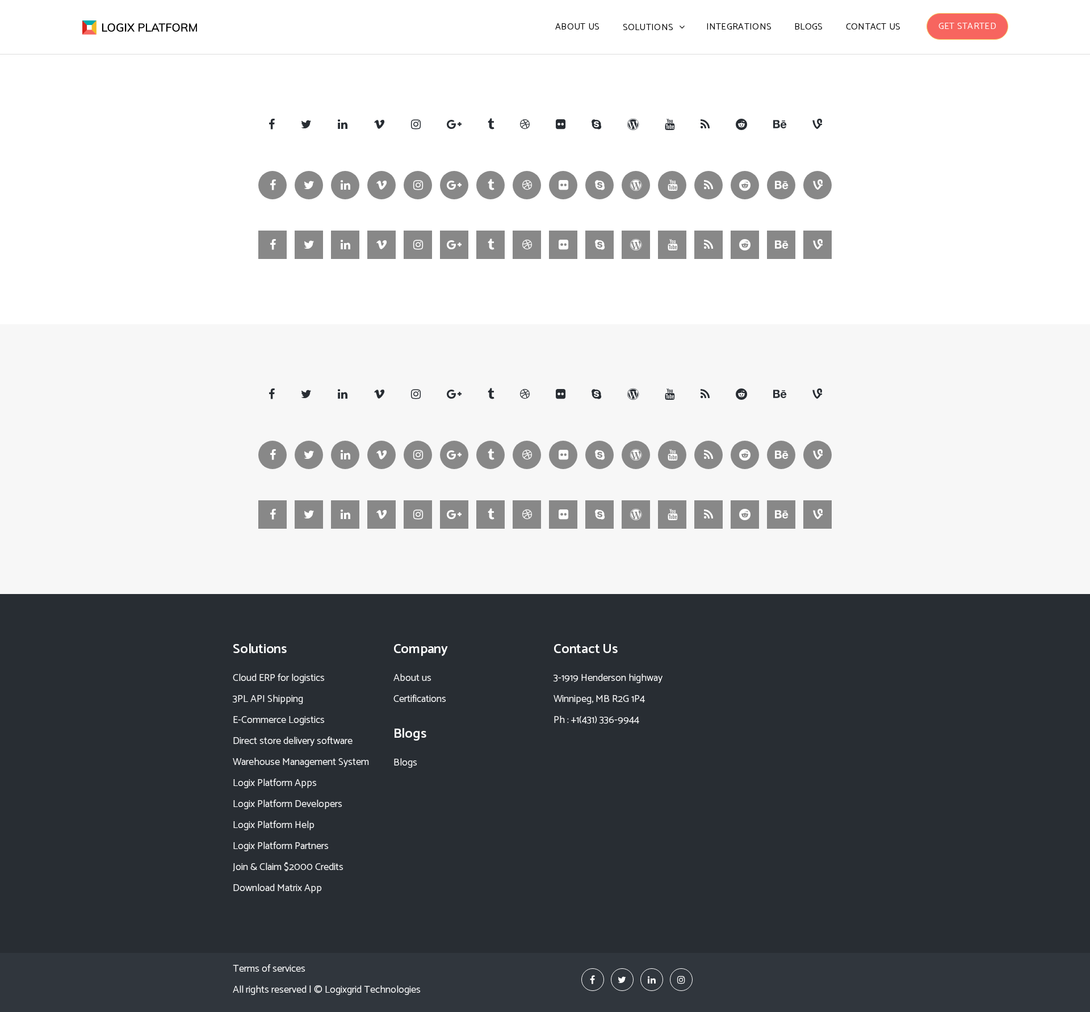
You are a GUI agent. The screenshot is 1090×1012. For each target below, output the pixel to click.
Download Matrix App (277, 888)
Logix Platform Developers (287, 804)
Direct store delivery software (293, 741)
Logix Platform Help (274, 825)
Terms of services (269, 968)
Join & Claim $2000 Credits (288, 867)
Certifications (419, 699)
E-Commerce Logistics (279, 720)
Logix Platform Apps (275, 783)
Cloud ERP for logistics (279, 678)
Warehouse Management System (301, 762)
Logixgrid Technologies (373, 989)
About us (412, 678)
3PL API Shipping (268, 699)
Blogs (405, 762)
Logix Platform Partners (281, 846)
